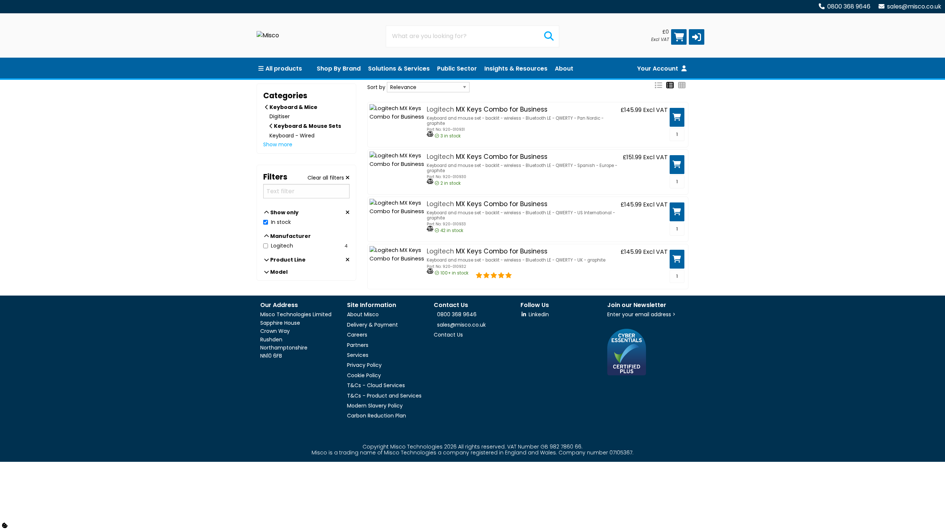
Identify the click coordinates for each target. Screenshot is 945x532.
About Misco (363, 314)
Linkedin (538, 314)
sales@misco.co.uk (914, 6)
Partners (357, 345)
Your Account (658, 68)
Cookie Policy (364, 375)
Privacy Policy (364, 365)
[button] (696, 37)
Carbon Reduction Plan (376, 415)
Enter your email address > (641, 314)
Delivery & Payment (372, 324)
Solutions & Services (399, 68)
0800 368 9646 (848, 6)
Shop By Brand (339, 68)
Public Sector (457, 68)
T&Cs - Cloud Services (376, 385)
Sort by (376, 87)
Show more (277, 144)
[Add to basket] (677, 117)
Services (357, 355)
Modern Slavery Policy (375, 405)
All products (283, 68)
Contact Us (448, 334)
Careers (357, 334)
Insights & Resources (515, 68)
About (564, 68)
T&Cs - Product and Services (384, 395)
